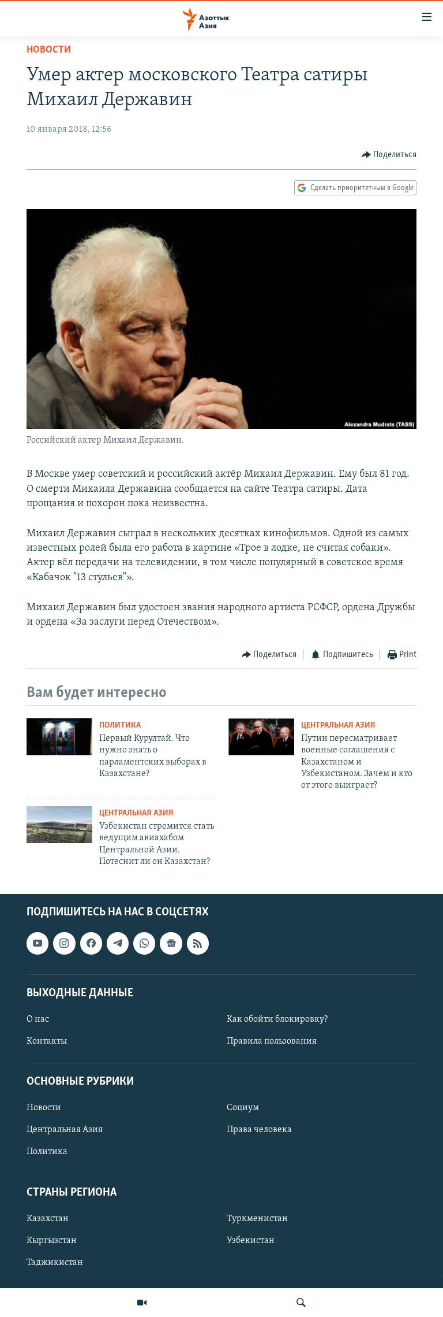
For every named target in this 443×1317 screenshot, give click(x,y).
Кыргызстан (52, 1240)
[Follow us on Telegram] (118, 944)
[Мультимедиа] (142, 1302)
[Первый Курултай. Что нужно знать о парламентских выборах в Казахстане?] (59, 736)
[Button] (389, 154)
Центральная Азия (338, 725)
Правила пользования (272, 1041)
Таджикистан (55, 1262)
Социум (243, 1108)
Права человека (259, 1130)
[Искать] (301, 1302)
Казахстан (48, 1218)
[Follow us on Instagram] (64, 944)
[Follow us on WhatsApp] (144, 944)
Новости (49, 50)
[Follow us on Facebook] (91, 944)
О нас (38, 1019)
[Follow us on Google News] (171, 944)
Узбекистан (251, 1240)
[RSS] (198, 944)
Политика (120, 725)
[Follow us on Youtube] (37, 944)
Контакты (47, 1041)
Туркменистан (257, 1218)
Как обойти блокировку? (277, 1019)
